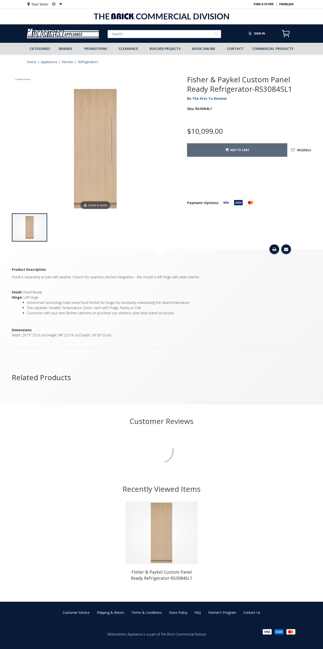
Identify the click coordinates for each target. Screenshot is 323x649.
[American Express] (279, 632)
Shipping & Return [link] (110, 612)
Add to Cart (239, 150)
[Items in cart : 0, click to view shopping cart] (286, 36)
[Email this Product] (286, 249)
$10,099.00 (205, 131)
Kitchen (67, 62)
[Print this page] (274, 249)
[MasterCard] (291, 632)
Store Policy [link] (178, 612)
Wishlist (303, 150)
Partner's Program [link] (222, 612)
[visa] (267, 632)
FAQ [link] (197, 612)
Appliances (49, 62)
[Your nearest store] (55, 4)
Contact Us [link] (251, 612)
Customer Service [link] (76, 612)
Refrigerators (88, 62)
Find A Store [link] (264, 4)
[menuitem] (40, 49)
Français (286, 4)
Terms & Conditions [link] (146, 612)
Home (31, 62)
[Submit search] (216, 34)
